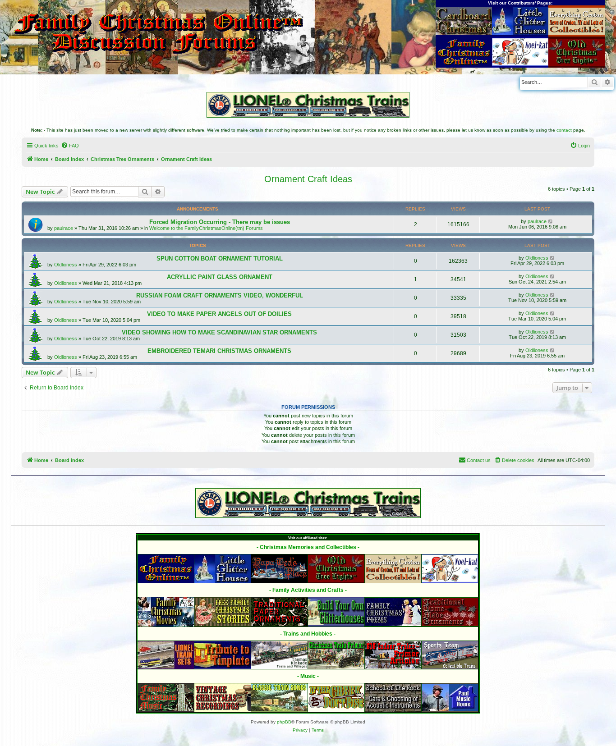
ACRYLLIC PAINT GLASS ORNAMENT (219, 277)
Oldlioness (65, 264)
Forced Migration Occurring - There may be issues (219, 222)
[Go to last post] (551, 221)
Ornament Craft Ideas (308, 179)
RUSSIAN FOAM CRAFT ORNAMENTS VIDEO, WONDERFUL (219, 295)
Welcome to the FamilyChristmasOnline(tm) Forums (206, 228)
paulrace (63, 228)
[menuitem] (70, 145)
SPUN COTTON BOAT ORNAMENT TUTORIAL (219, 258)
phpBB (284, 721)
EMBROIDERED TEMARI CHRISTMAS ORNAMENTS (219, 351)
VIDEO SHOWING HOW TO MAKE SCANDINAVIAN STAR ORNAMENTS (219, 332)
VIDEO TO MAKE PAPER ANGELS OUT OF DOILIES (219, 314)
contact (564, 130)
